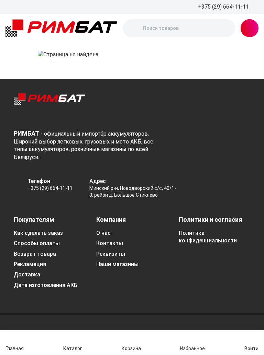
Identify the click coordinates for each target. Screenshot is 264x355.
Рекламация (30, 264)
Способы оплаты (37, 243)
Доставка (27, 274)
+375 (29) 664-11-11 (50, 188)
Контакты (109, 243)
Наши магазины (117, 264)
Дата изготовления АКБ (45, 285)
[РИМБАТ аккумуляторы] (61, 28)
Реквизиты (110, 254)
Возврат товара (35, 254)
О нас (103, 233)
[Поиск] (133, 28)
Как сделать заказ (38, 233)
